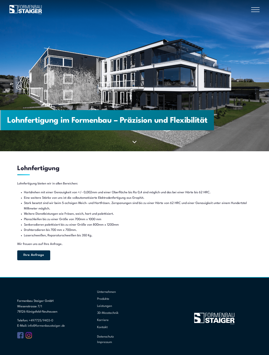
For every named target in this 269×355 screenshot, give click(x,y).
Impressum (104, 342)
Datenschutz (105, 336)
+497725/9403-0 (41, 320)
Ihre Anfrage (33, 255)
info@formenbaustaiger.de (46, 325)
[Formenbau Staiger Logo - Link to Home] (25, 9)
